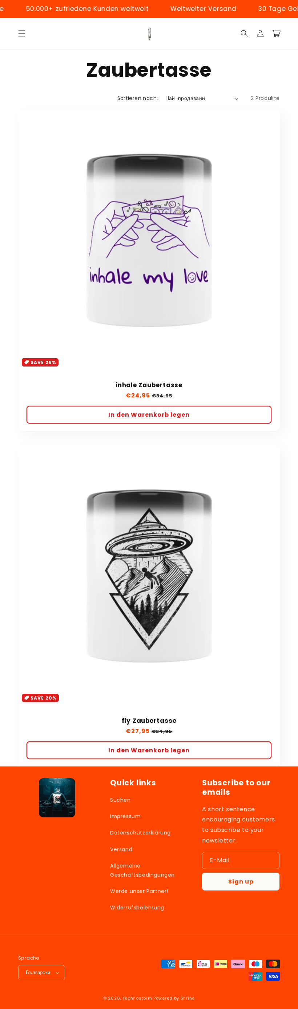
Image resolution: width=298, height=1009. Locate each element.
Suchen (120, 800)
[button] (22, 33)
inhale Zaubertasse (149, 385)
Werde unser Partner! (139, 891)
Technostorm (137, 998)
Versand (121, 849)
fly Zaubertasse (149, 721)
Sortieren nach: (137, 98)
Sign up (241, 881)
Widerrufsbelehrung (137, 907)
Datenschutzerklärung (140, 832)
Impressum (125, 816)
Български (38, 972)
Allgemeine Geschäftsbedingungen (142, 870)
